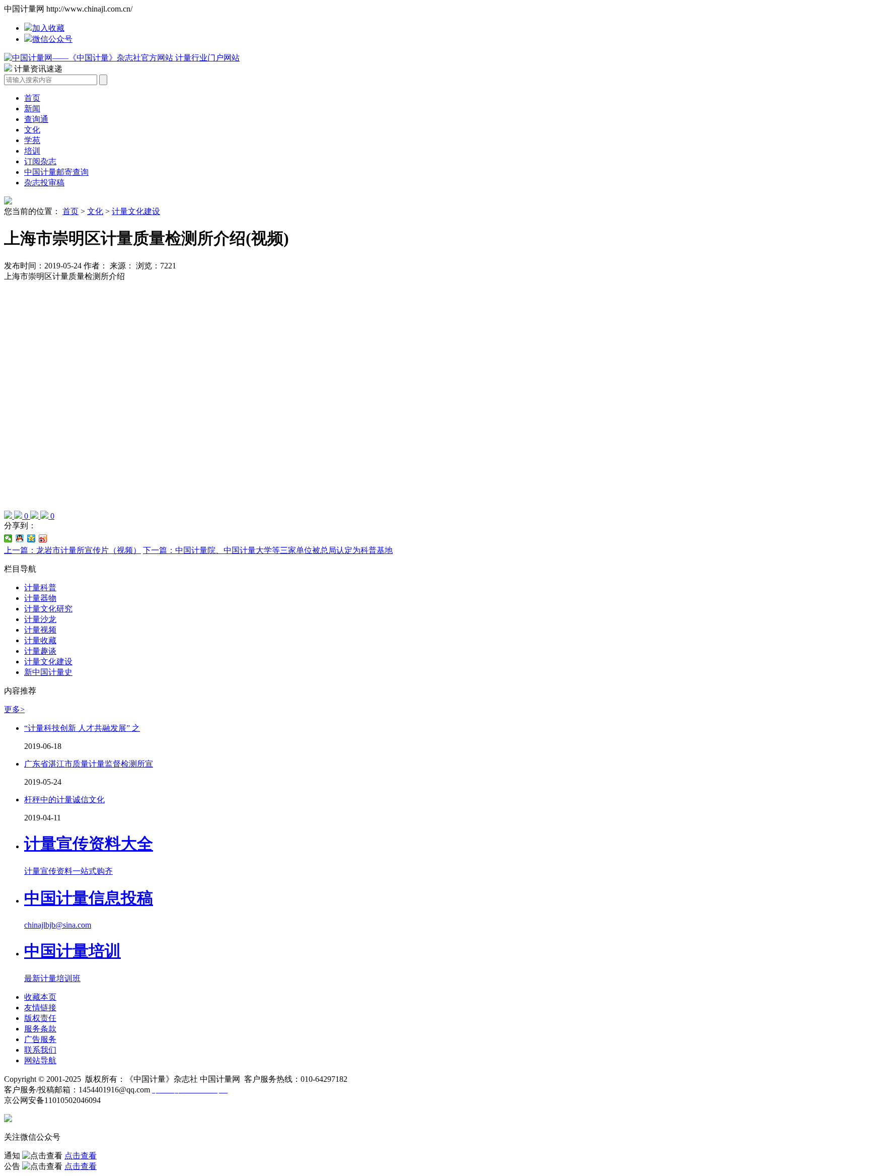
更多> (14, 709)
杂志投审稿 (44, 182)
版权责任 (40, 1018)
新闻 (32, 108)
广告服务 (40, 1039)
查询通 (36, 119)
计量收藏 (40, 640)
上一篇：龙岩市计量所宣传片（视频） (72, 550)
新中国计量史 (48, 672)
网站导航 (40, 1060)
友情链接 (40, 1007)
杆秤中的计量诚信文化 (64, 799)
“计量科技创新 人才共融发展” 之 (82, 728)
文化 (32, 129)
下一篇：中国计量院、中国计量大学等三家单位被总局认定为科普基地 (268, 550)
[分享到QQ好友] (20, 538)
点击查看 (80, 1155)
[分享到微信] (8, 538)
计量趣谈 (40, 651)
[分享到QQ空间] (31, 538)
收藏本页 (40, 997)
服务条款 (40, 1028)
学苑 (32, 140)
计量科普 (40, 587)
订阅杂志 (40, 161)
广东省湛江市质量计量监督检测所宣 (88, 763)
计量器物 (40, 598)
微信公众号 (52, 39)
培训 (32, 151)
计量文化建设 (136, 211)
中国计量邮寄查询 (56, 172)
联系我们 (40, 1050)
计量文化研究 (48, 608)
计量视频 (40, 630)
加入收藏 (48, 28)
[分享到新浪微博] (43, 538)
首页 (32, 98)
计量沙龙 (40, 619)
